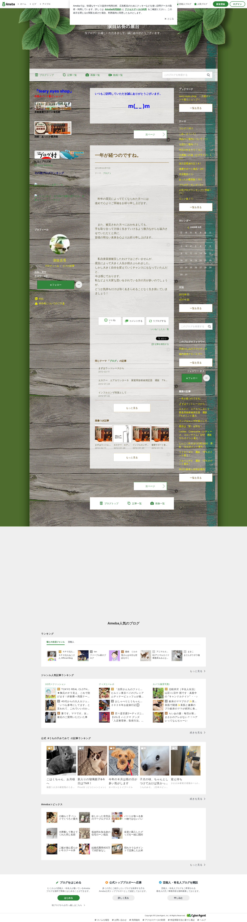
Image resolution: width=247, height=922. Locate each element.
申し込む (178, 897)
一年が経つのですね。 (118, 155)
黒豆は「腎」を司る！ (190, 426)
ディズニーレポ (106, 684)
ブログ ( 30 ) (186, 128)
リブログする (159, 321)
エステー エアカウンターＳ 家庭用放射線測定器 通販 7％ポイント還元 (195, 412)
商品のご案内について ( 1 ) (193, 138)
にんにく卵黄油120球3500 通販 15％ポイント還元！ (196, 445)
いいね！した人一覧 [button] (160, 329)
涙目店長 (59, 260)
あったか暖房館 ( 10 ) (190, 179)
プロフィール (52, 265)
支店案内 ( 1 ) (186, 174)
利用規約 (136, 920)
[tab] (56, 642)
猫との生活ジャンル (56, 642)
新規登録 (220, 4)
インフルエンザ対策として (193, 420)
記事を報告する (162, 344)
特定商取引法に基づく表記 (182, 920)
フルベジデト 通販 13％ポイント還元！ (195, 462)
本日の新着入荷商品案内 (192, 469)
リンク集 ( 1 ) (186, 198)
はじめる (68, 897)
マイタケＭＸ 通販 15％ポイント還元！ (195, 453)
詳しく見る (123, 897)
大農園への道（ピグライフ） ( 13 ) (195, 156)
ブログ (106, 173)
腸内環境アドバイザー (190, 353)
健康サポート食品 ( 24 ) (191, 168)
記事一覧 (72, 75)
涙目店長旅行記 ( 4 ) (190, 163)
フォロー (56, 284)
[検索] (208, 75)
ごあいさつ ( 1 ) (187, 133)
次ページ (150, 134)
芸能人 (71, 642)
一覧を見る (196, 108)
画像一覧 (95, 75)
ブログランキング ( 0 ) (191, 184)
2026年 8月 (195, 227)
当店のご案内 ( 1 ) (188, 144)
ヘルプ (203, 920)
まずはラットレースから (192, 403)
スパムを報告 (103, 920)
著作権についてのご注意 (52, 303)
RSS (41, 298)
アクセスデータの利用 (155, 920)
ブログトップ (47, 75)
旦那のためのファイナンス (193, 348)
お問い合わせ (120, 920)
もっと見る (132, 407)
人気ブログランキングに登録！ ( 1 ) (195, 191)
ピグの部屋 (68, 265)
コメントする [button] (135, 321)
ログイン (237, 4)
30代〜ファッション (55, 684)
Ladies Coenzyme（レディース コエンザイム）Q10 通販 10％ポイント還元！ (196, 434)
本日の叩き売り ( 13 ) (190, 149)
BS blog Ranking (43, 165)
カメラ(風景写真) (161, 684)
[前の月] (188, 227)
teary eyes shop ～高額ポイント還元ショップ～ (195, 98)
